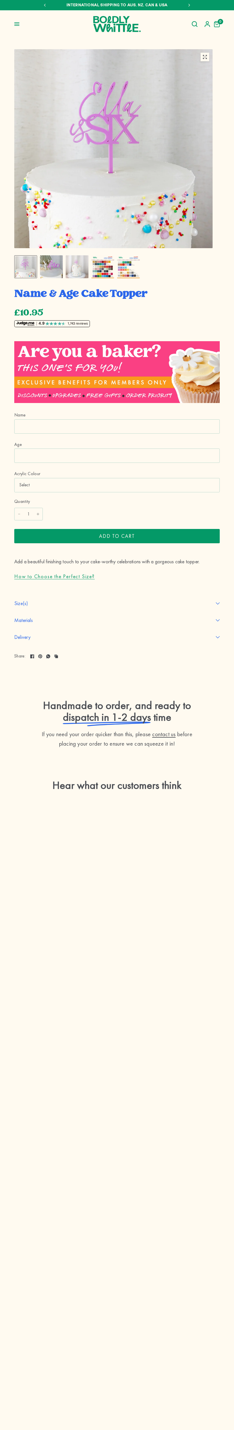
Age (18, 444)
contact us (163, 734)
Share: (19, 656)
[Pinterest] (40, 656)
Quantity (22, 501)
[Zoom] (205, 57)
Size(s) (21, 603)
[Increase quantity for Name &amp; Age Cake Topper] (38, 514)
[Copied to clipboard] (56, 656)
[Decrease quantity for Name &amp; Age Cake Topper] (19, 514)
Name (19, 415)
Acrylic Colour (27, 474)
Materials (23, 620)
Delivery (22, 637)
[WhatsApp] (48, 656)
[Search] (194, 24)
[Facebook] (32, 656)
